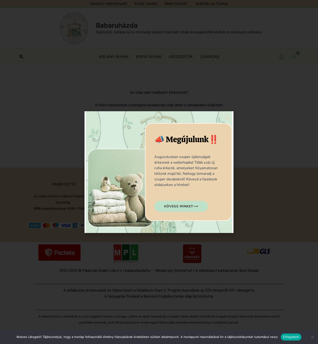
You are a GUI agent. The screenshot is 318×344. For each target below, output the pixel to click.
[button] (227, 117)
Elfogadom (291, 337)
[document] (159, 172)
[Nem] (312, 337)
